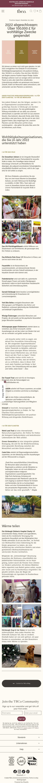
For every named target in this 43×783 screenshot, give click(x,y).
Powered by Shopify (21, 782)
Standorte (21, 737)
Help (21, 749)
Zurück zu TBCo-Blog (23, 683)
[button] (3, 391)
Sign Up (21, 719)
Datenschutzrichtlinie (20, 778)
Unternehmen (21, 743)
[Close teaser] (5, 382)
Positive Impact (14, 20)
